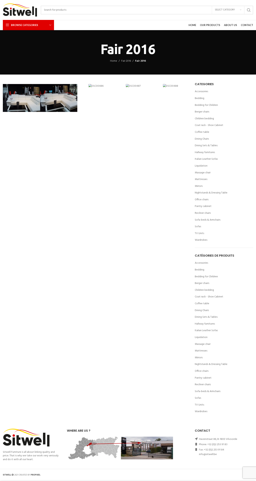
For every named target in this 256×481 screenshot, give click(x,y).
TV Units (199, 233)
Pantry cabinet (203, 206)
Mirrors (199, 186)
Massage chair (203, 173)
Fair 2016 (126, 61)
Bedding (199, 98)
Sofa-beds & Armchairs (207, 220)
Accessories (201, 91)
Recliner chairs (203, 213)
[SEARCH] (248, 10)
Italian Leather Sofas (206, 159)
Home (113, 61)
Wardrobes (201, 240)
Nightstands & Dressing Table (211, 193)
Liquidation (201, 166)
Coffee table (202, 132)
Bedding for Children (206, 105)
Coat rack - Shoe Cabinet (209, 125)
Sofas (198, 226)
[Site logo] (20, 10)
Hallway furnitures (205, 152)
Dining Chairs (202, 139)
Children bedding (204, 118)
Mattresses (201, 179)
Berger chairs (202, 112)
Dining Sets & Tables (206, 145)
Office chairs (201, 199)
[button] (6, 98)
